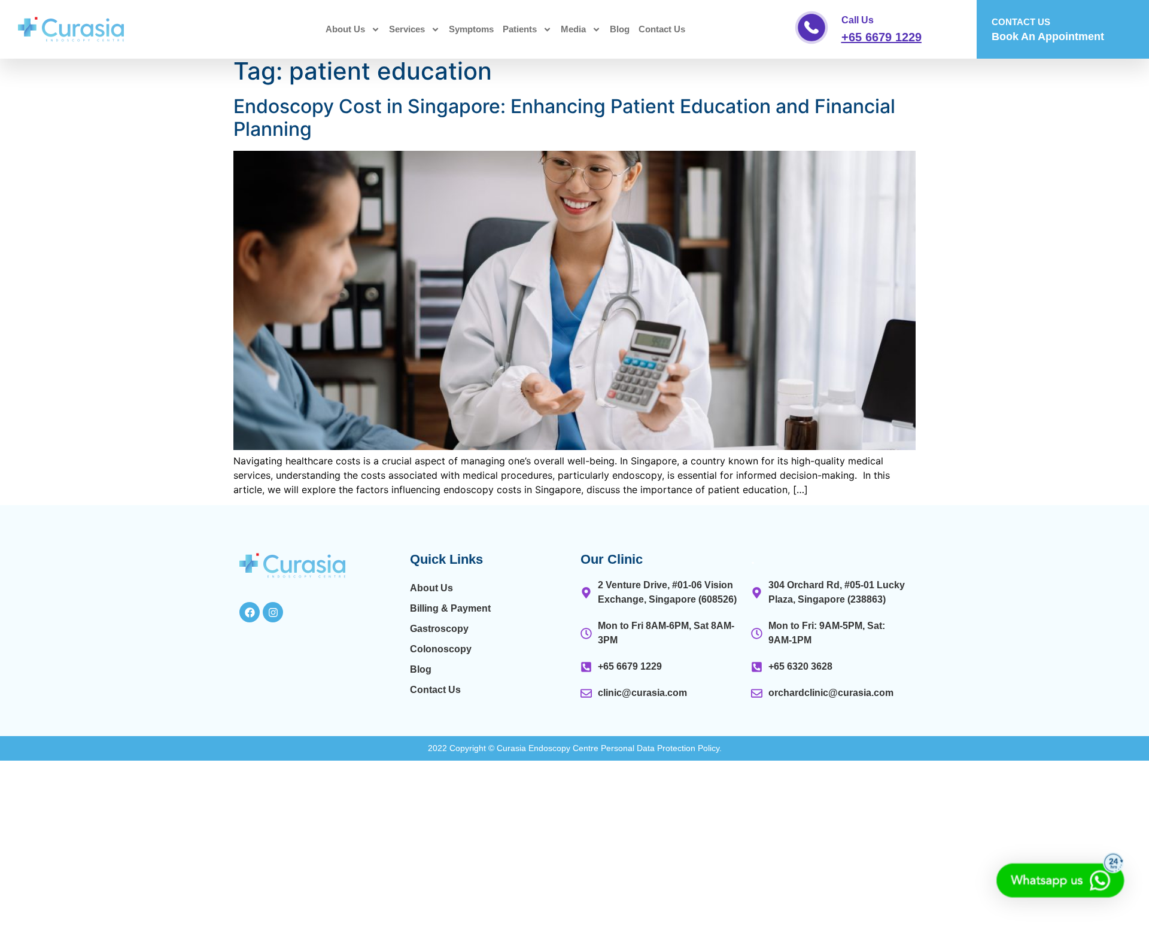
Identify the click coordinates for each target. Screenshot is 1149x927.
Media (573, 29)
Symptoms (471, 29)
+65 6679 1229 (881, 37)
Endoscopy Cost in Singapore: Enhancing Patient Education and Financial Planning (564, 118)
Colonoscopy (441, 649)
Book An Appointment (1048, 36)
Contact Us (662, 29)
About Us (345, 29)
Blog (620, 29)
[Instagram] (273, 612)
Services (407, 29)
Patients (520, 29)
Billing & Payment (450, 608)
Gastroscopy (439, 629)
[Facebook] (249, 612)
